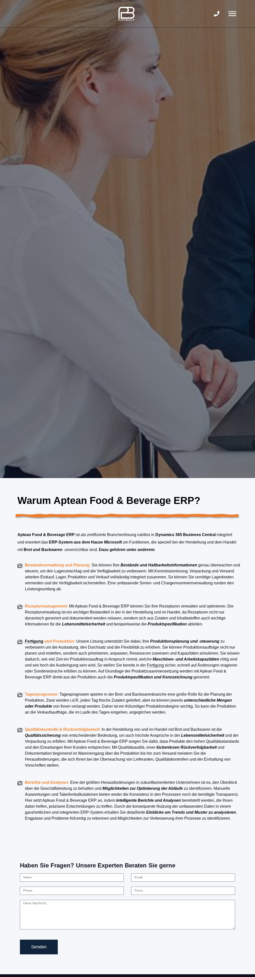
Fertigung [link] (34, 641)
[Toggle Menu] (232, 13)
